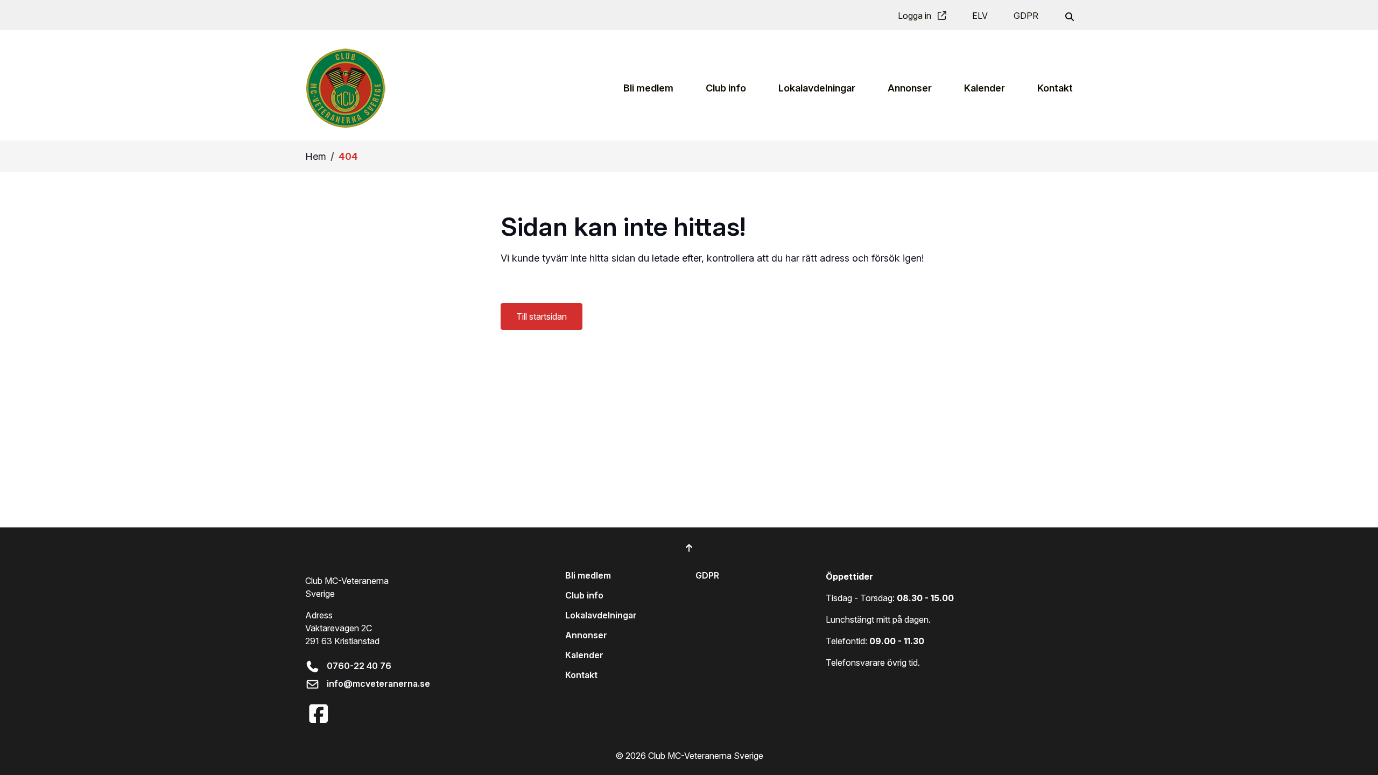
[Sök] (1068, 15)
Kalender (584, 655)
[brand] (345, 88)
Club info (584, 595)
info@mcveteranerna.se (378, 683)
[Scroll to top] (689, 547)
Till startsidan (541, 316)
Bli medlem (588, 575)
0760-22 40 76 (359, 665)
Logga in (915, 15)
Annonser (586, 635)
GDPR (1026, 15)
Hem (315, 156)
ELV (980, 15)
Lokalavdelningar (601, 615)
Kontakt (581, 675)
